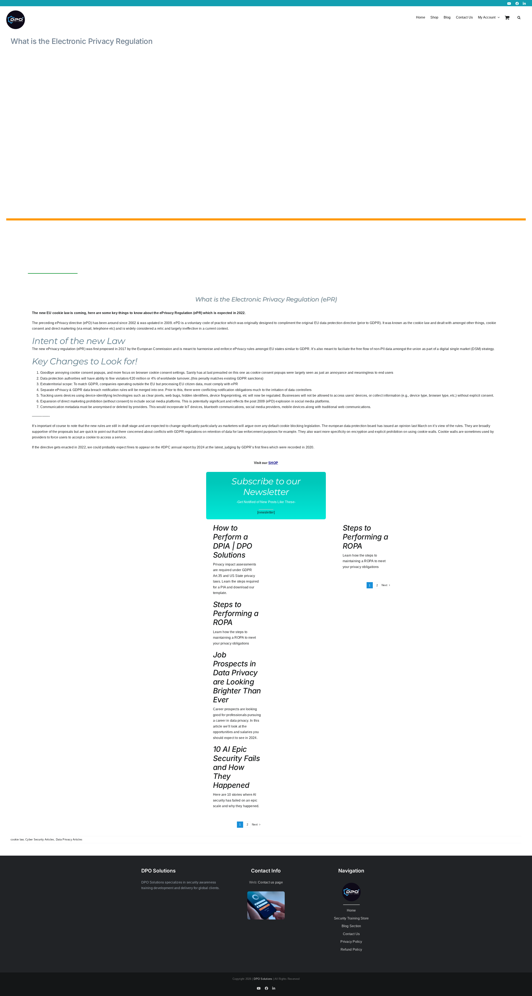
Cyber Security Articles (39, 839)
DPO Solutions (263, 978)
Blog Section (351, 926)
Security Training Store (351, 918)
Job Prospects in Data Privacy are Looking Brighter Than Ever (237, 677)
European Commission (154, 349)
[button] (519, 17)
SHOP (273, 463)
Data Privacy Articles (69, 839)
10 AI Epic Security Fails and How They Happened (236, 767)
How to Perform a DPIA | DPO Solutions (232, 541)
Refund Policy (351, 949)
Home (351, 910)
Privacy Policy (351, 941)
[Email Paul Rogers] (64, 283)
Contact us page (270, 882)
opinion (405, 426)
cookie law (17, 839)
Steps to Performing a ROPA (236, 613)
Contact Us (351, 934)
